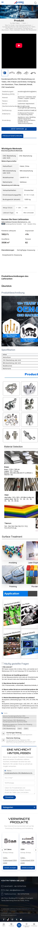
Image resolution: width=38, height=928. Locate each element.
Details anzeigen (10, 868)
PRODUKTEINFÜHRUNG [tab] (12, 136)
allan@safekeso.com (17, 890)
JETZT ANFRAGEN (17, 129)
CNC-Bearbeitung (9, 728)
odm (26, 728)
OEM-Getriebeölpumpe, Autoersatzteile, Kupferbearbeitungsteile (28, 850)
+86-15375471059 (20, 886)
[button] (36, 850)
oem (19, 728)
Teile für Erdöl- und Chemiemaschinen (18, 25)
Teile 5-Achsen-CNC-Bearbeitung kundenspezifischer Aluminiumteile (15, 721)
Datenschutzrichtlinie (21, 913)
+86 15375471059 (23, 894)
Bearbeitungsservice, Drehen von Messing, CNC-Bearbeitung (17, 725)
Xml (10, 913)
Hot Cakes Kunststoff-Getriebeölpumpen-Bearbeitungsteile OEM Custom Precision (10, 850)
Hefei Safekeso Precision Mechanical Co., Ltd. (16, 222)
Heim (24, 23)
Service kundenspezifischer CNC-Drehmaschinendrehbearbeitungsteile (16, 716)
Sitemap (5, 913)
